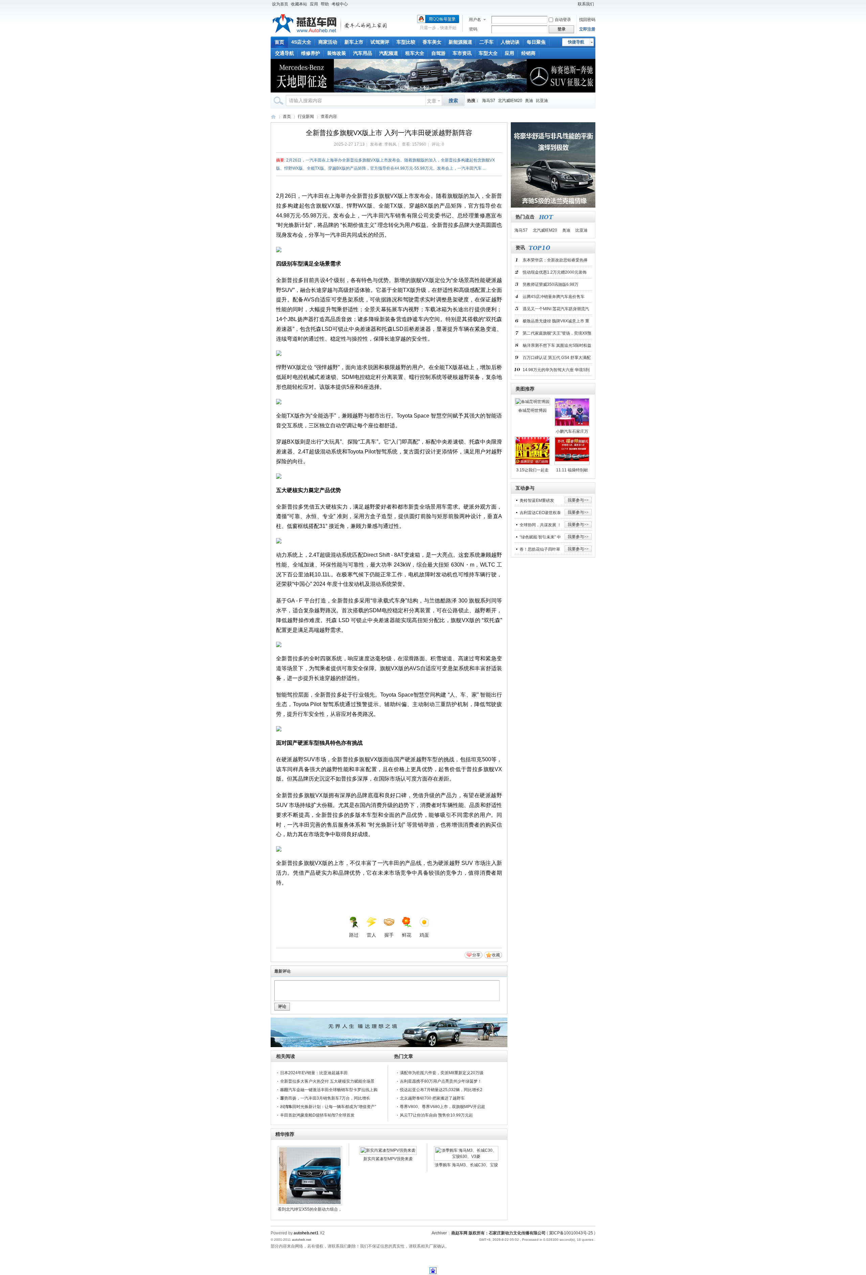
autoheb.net (301, 1239)
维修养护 (310, 53)
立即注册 (587, 29)
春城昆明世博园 (532, 410)
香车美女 (432, 42)
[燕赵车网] (330, 32)
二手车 (486, 42)
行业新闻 (306, 116)
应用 (314, 4)
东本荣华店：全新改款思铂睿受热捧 (555, 260)
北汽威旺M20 (510, 100)
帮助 (325, 4)
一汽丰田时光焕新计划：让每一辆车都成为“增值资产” (328, 1106)
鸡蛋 (424, 935)
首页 (279, 42)
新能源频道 (460, 42)
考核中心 (340, 4)
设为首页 (280, 4)
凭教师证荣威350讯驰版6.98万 (550, 284)
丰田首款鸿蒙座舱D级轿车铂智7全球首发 (317, 1115)
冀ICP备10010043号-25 (571, 1233)
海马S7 (488, 100)
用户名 (475, 19)
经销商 (528, 53)
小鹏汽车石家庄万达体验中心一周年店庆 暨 (572, 433)
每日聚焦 (536, 42)
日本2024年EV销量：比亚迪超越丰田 (314, 1072)
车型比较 (405, 42)
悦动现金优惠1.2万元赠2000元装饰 (555, 272)
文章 (431, 101)
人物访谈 (510, 42)
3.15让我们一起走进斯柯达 (532, 471)
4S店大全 (301, 42)
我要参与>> (578, 500)
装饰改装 (336, 53)
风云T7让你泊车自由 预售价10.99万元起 (436, 1115)
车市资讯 (462, 53)
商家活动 (327, 42)
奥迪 (529, 100)
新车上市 (353, 42)
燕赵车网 (273, 117)
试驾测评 (379, 42)
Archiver (439, 1233)
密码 (473, 29)
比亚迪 (542, 100)
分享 (476, 955)
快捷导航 (576, 42)
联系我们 (586, 4)
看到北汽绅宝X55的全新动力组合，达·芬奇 (310, 1210)
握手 (389, 935)
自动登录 (563, 19)
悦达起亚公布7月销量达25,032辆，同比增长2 (441, 1089)
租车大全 (414, 53)
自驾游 (438, 53)
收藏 (496, 955)
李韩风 (390, 144)
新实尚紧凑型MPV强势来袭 (388, 1158)
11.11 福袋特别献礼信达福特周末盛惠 (572, 471)
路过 (354, 935)
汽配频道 (388, 53)
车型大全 (488, 53)
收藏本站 (299, 4)
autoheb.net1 (306, 1233)
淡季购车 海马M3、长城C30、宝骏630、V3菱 (466, 1166)
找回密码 (587, 19)
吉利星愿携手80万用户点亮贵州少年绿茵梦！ (441, 1081)
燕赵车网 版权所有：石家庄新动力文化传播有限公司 (498, 1233)
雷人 (371, 935)
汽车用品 (362, 53)
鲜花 (406, 935)
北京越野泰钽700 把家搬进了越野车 (432, 1098)
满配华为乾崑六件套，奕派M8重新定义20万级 (441, 1072)
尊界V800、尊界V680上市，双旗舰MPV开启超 (442, 1106)
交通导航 (284, 53)
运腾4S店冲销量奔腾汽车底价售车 (554, 296)
